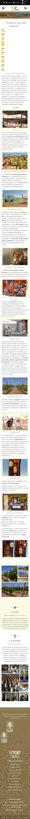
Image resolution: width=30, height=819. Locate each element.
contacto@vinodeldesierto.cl (16, 802)
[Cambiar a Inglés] (24, 3)
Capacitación (15, 776)
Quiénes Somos (15, 764)
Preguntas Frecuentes (15, 787)
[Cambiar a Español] (24, 1)
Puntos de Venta (15, 784)
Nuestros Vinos (15, 767)
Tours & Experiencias (15, 770)
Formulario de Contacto (16, 810)
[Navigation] (3, 8)
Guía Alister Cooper (15, 773)
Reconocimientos (15, 778)
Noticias (15, 781)
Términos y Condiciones (15, 790)
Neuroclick (25, 817)
